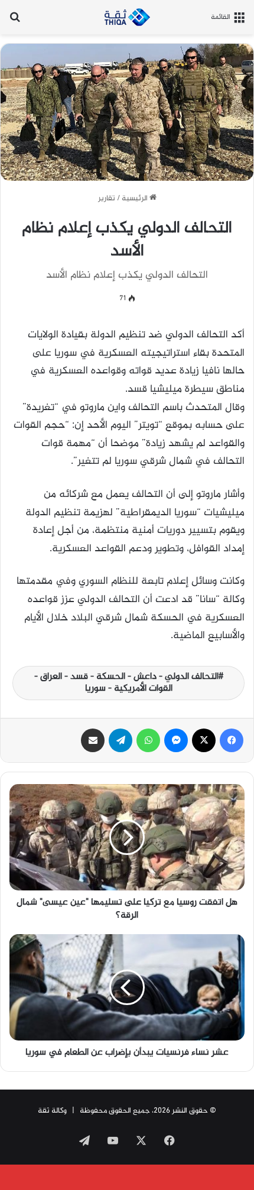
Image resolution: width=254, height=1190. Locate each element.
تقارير (106, 198)
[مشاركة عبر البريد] (93, 740)
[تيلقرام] (120, 740)
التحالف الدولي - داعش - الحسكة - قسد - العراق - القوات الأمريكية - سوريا (126, 683)
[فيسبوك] (231, 740)
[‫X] (204, 740)
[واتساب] (148, 740)
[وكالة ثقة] (127, 17)
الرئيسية (135, 198)
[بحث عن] (15, 21)
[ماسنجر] (176, 740)
